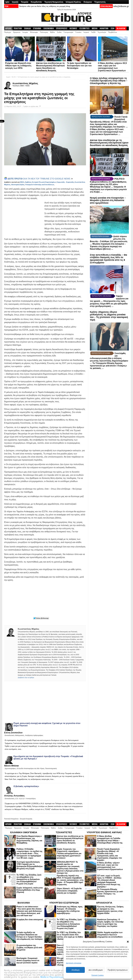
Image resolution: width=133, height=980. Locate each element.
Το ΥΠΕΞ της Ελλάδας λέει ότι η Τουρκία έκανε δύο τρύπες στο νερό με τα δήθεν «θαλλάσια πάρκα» (70, 935)
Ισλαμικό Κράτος (73, 2)
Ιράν (7, 2)
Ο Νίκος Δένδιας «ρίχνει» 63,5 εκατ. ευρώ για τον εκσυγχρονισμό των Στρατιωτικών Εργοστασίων (107, 131)
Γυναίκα (78, 32)
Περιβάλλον (112, 32)
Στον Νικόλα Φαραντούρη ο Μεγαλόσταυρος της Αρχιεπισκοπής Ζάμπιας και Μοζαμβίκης (29, 839)
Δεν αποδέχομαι (96, 970)
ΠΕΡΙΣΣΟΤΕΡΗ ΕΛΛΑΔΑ (100, 236)
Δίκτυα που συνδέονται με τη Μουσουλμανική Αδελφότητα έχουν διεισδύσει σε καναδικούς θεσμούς (109, 143)
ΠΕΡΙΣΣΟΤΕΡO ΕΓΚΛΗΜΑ (100, 353)
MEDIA (94, 28)
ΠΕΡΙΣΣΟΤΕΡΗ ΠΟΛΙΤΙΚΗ (100, 117)
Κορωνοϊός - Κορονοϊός (65, 182)
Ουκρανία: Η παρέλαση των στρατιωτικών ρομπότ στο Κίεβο (108, 189)
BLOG (14, 77)
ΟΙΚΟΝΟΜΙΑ (48, 28)
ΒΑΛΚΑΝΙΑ (24, 902)
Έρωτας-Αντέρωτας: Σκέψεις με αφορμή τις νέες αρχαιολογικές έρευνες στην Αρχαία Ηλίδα (110, 909)
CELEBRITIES (84, 28)
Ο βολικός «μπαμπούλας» (26, 786)
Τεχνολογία (102, 32)
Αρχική (8, 77)
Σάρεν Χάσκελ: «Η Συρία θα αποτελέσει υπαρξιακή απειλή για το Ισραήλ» (69, 890)
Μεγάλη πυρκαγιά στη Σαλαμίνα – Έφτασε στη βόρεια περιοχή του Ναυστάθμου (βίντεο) (108, 246)
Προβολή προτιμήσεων (118, 970)
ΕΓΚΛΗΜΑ (37, 28)
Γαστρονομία (68, 32)
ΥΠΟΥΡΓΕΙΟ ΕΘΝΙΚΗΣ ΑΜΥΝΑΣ (104, 832)
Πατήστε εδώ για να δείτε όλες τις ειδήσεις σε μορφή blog (44, 6)
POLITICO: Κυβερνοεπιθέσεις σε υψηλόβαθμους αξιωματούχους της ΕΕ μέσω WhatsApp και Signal (108, 183)
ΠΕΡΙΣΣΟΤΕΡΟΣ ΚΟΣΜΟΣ (100, 179)
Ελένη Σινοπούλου (13, 733)
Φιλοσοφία (34, 32)
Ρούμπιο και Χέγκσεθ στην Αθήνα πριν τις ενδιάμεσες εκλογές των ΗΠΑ (18, 65)
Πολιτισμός (44, 32)
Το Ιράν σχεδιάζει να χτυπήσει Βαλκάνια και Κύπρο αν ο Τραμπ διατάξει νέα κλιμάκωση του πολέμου (29, 935)
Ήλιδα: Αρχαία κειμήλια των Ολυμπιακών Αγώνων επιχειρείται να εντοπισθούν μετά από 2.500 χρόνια (110, 935)
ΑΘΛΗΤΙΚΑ (104, 28)
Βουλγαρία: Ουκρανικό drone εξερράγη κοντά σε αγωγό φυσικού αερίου (27, 960)
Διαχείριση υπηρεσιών (73, 963)
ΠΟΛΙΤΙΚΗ (18, 28)
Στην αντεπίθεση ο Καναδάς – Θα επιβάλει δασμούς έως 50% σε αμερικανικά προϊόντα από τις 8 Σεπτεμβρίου (108, 259)
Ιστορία (25, 32)
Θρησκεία (16, 32)
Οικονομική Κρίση (17, 185)
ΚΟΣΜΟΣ (73, 28)
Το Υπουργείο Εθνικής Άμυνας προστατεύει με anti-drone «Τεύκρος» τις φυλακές (108, 365)
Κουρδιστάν (36, 2)
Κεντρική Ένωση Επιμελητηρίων (44, 182)
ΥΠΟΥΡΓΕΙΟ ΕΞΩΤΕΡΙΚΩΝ (64, 902)
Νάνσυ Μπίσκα (11, 766)
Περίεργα (7, 32)
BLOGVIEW (121, 28)
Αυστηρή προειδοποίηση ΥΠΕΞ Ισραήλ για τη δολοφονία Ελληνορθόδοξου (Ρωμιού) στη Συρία (29, 865)
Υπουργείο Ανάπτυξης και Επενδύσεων (39, 185)
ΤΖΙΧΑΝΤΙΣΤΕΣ (64, 832)
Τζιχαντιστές (100, 2)
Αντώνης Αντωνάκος (14, 796)
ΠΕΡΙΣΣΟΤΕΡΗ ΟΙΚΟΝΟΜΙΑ (101, 296)
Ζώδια (59, 32)
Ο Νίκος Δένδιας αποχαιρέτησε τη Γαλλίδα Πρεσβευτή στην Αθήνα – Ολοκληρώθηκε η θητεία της (108, 81)
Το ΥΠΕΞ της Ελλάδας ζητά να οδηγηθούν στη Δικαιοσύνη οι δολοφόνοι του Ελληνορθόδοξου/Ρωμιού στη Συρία (28, 879)
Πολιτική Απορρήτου (11, 819)
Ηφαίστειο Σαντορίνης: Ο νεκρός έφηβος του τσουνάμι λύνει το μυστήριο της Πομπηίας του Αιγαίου (110, 922)
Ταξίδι (93, 32)
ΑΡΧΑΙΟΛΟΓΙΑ (104, 902)
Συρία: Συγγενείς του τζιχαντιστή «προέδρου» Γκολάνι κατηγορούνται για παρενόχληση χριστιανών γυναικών (69, 853)
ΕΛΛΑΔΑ (27, 28)
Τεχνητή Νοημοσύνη (53, 2)
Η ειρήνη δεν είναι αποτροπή (29, 919)
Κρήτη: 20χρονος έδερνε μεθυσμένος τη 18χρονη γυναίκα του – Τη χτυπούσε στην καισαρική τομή (109, 316)
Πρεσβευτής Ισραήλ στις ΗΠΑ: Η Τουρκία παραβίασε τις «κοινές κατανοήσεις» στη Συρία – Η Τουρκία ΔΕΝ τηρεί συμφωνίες (70, 880)
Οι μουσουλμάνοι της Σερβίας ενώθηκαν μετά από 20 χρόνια (29, 947)
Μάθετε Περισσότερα (52, 976)
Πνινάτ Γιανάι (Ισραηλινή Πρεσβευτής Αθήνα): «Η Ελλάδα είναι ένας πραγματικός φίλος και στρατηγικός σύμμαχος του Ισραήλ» (108, 122)
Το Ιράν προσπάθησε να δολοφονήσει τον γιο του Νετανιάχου (79, 65)
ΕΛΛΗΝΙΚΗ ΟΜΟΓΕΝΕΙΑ (23, 832)
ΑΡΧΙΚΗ (8, 28)
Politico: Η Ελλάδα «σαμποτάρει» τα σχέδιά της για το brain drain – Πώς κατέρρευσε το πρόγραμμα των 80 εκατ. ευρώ (29, 853)
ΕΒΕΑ (22, 182)
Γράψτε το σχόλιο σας (30, 106)
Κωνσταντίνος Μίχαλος (25, 83)
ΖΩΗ (112, 28)
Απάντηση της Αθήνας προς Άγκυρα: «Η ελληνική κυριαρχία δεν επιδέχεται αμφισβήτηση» (70, 909)
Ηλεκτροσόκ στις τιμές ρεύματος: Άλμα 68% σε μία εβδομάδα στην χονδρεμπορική (109, 303)
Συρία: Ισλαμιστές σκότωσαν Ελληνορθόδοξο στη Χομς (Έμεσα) (29, 890)
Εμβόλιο (28, 182)
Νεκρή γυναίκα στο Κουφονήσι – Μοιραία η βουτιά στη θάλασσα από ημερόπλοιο (108, 200)
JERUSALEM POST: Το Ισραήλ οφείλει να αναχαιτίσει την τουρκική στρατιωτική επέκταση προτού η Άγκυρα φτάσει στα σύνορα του (70, 867)
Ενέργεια (88, 2)
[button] (128, 941)
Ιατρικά (86, 32)
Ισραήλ (15, 2)
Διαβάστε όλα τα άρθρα (26, 677)
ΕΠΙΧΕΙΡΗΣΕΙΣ (61, 28)
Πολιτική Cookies (97, 975)
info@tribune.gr (121, 6)
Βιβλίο (52, 32)
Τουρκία (24, 2)
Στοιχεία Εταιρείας (26, 819)
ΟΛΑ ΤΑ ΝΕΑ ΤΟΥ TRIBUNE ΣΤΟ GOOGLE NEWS (39, 179)
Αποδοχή (75, 970)
